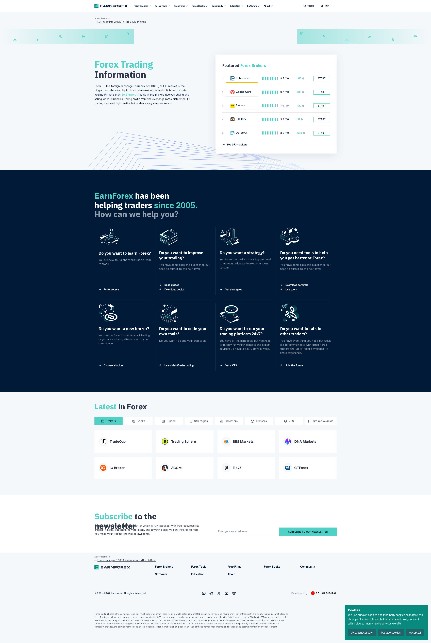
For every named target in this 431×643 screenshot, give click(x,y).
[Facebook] (226, 593)
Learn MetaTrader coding (179, 365)
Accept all (415, 632)
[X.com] (219, 593)
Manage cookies (391, 632)
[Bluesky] (234, 593)
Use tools (291, 289)
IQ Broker (117, 468)
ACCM (176, 468)
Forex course (111, 289)
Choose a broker (113, 365)
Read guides (171, 284)
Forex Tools (161, 6)
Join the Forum (294, 365)
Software (252, 6)
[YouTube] (204, 593)
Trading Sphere (183, 441)
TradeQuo (118, 441)
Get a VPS (230, 365)
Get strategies (233, 289)
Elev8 (237, 468)
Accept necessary (362, 632)
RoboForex (243, 78)
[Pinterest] (211, 593)
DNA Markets (305, 441)
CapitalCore (244, 91)
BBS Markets (243, 441)
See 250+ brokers (236, 144)
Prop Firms (179, 6)
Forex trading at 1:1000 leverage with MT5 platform (126, 560)
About (267, 6)
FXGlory (241, 119)
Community (217, 6)
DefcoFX (241, 132)
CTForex (301, 468)
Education (235, 6)
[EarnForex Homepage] (111, 6)
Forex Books (198, 6)
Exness (240, 105)
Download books (174, 289)
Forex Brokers (141, 6)
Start (322, 78)
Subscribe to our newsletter (308, 531)
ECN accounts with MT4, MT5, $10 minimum (121, 21)
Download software (296, 284)
